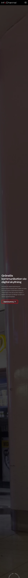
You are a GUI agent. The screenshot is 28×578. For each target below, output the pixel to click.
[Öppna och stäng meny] (25, 2)
